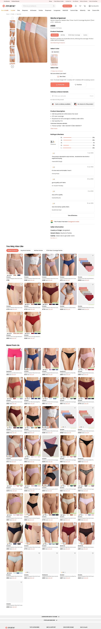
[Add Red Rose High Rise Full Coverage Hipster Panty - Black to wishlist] (39, 582)
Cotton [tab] (85, 35)
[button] (54, 6)
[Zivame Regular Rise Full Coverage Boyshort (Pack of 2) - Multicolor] (14, 265)
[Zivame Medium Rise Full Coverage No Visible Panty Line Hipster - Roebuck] (32, 265)
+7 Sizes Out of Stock (56, 71)
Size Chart (62, 76)
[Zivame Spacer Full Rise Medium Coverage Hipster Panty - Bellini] (68, 294)
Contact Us (68, 1)
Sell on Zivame (83, 1)
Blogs (50, 1)
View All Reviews (72, 215)
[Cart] (85, 6)
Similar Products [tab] (12, 250)
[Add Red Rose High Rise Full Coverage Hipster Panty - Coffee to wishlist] (93, 524)
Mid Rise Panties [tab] (38, 250)
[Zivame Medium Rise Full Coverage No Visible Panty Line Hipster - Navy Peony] (68, 265)
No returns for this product (85, 104)
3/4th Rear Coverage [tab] (74, 35)
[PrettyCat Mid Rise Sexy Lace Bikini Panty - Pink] (50, 562)
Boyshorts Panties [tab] (25, 250)
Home (7, 14)
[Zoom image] (32, 40)
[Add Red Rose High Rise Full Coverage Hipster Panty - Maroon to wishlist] (75, 524)
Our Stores (75, 1)
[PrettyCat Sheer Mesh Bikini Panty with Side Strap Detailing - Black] (86, 446)
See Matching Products (57, 43)
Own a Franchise (93, 1)
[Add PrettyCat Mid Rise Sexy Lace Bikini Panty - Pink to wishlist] (57, 553)
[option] (12, 24)
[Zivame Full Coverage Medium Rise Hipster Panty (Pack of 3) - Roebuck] (14, 323)
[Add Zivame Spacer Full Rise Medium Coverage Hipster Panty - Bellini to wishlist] (75, 284)
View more (53, 128)
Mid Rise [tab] (63, 35)
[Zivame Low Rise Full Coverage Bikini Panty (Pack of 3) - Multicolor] (50, 446)
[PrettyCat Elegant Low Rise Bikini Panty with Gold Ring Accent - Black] (68, 359)
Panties (12, 14)
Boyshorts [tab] (54, 35)
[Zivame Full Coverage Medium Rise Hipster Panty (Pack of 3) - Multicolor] (32, 323)
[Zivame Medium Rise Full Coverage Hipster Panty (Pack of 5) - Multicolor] (86, 294)
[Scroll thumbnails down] (12, 66)
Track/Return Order (59, 1)
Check (91, 96)
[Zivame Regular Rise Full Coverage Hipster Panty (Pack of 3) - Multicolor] (50, 359)
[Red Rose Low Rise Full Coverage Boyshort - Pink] (14, 359)
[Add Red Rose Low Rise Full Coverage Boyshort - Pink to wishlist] (21, 350)
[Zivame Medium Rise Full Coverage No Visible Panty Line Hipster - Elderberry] (50, 265)
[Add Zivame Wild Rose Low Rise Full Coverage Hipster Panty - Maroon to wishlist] (75, 582)
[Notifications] (76, 6)
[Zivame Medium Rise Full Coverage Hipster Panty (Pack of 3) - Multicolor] (32, 475)
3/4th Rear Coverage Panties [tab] (54, 250)
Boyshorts (19, 14)
